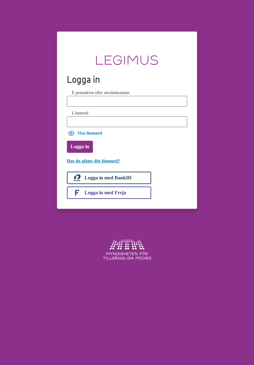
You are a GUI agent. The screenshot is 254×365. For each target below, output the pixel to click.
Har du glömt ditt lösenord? (93, 161)
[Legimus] (127, 57)
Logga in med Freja (105, 192)
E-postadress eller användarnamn (100, 92)
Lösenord (80, 113)
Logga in (80, 146)
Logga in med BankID (108, 177)
